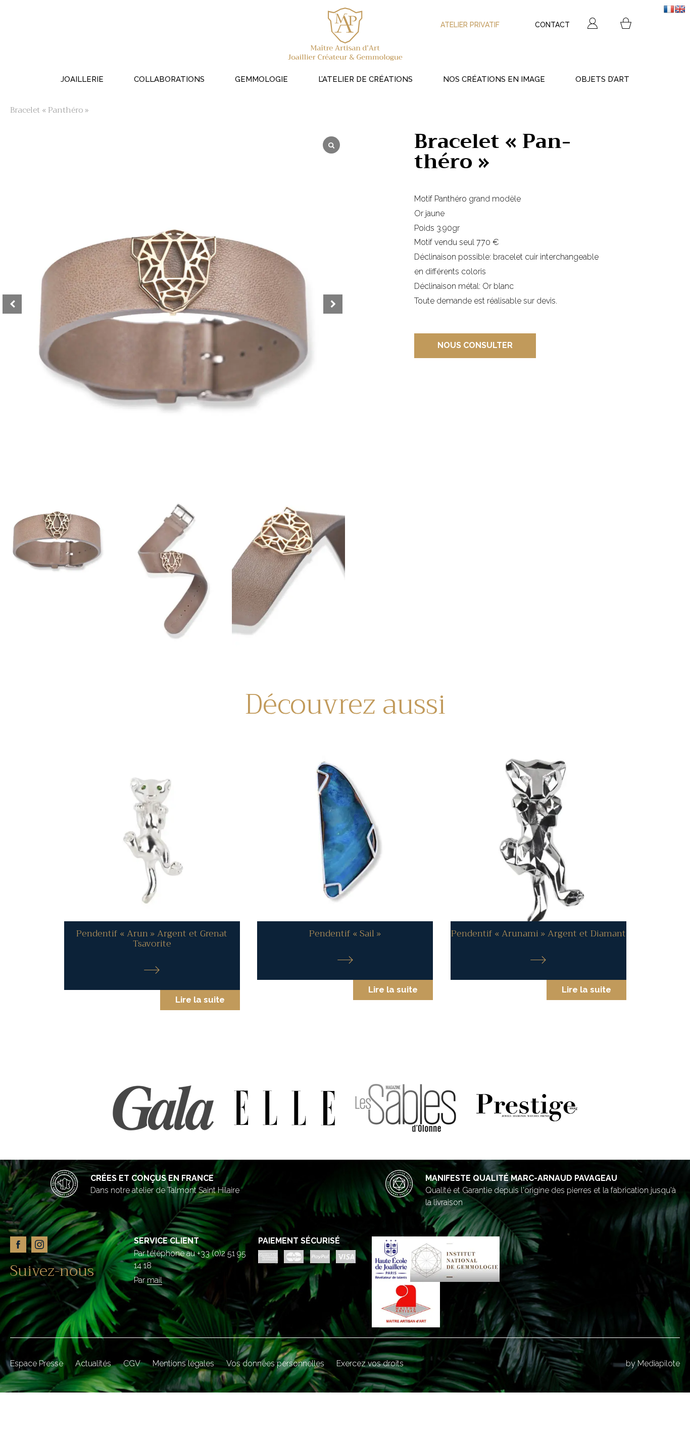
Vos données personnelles (275, 1363)
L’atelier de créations (365, 79)
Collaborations (169, 79)
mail (154, 1280)
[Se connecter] (592, 24)
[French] (669, 9)
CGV (131, 1363)
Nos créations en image (494, 79)
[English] (680, 9)
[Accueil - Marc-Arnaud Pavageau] (345, 35)
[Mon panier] (625, 24)
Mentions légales (183, 1363)
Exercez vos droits (370, 1363)
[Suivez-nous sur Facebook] (20, 1256)
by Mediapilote (653, 1363)
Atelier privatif (470, 25)
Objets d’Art (602, 79)
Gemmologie (261, 79)
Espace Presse (36, 1363)
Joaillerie (82, 79)
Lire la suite (200, 1000)
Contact (552, 25)
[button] (338, 564)
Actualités (93, 1363)
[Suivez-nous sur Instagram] (42, 1256)
